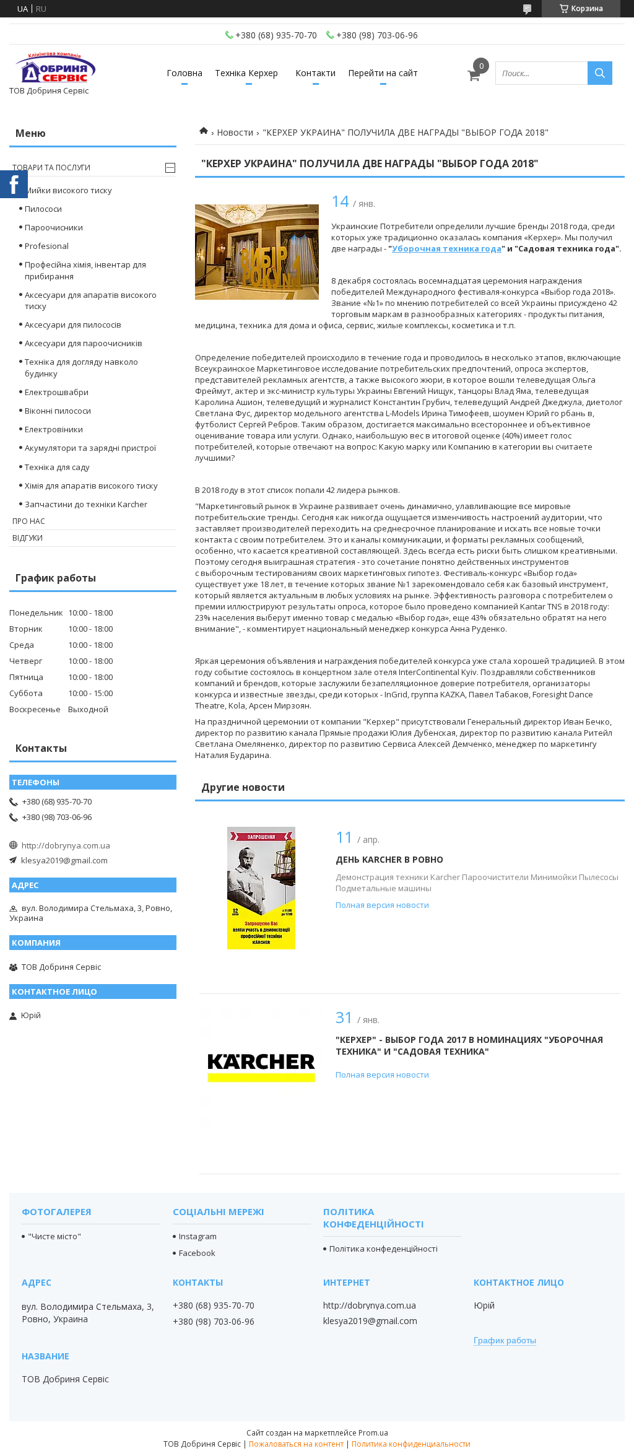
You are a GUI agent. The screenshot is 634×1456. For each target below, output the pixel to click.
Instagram (198, 1236)
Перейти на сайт (383, 73)
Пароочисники (54, 227)
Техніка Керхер (246, 73)
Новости (235, 132)
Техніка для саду (57, 467)
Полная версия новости (382, 905)
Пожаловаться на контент (296, 1444)
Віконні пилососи (58, 410)
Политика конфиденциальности (411, 1444)
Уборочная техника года (447, 248)
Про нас (28, 521)
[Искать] (600, 73)
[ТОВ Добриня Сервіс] (55, 67)
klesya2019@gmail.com (64, 860)
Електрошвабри (57, 392)
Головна (184, 73)
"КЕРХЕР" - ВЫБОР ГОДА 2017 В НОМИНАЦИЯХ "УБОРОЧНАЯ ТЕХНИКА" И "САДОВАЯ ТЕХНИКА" (469, 1045)
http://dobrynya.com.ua (66, 845)
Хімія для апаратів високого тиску (91, 485)
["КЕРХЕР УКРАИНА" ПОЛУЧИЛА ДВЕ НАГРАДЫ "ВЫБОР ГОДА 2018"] (257, 252)
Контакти (315, 73)
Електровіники (54, 429)
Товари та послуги (51, 167)
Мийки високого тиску (68, 190)
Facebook (197, 1252)
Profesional (47, 245)
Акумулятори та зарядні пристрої (90, 447)
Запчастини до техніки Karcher (86, 504)
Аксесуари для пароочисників (83, 343)
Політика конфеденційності (383, 1248)
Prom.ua (373, 1433)
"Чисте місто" (54, 1236)
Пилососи (43, 208)
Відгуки (27, 538)
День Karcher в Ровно (389, 859)
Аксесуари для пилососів (73, 324)
